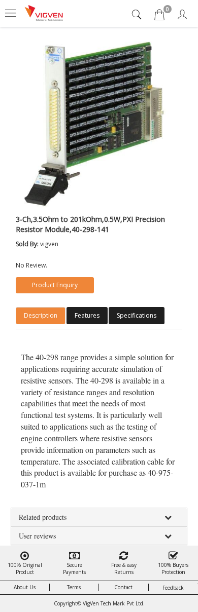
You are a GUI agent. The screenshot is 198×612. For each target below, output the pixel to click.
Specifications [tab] (136, 315)
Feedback (173, 587)
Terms (74, 587)
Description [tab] (40, 315)
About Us (25, 587)
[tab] (137, 14)
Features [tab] (87, 315)
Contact (123, 587)
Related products (43, 517)
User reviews (37, 536)
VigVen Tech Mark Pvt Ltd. (114, 603)
